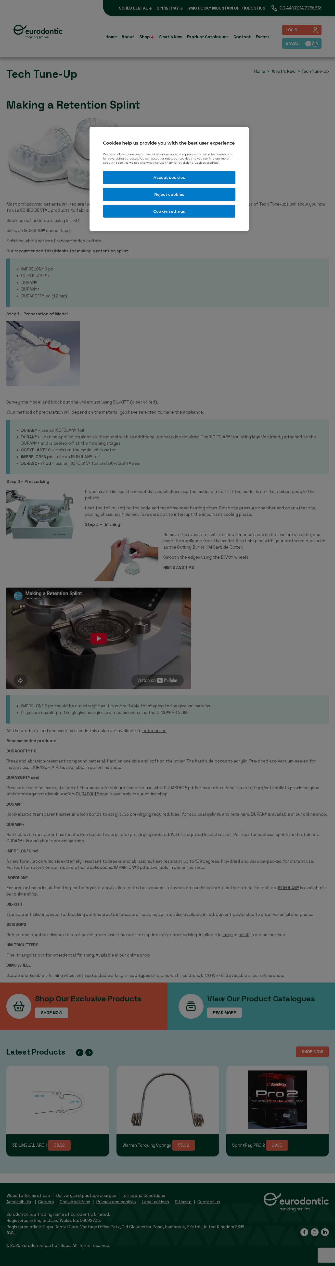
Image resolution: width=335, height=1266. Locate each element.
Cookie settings (169, 211)
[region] (169, 179)
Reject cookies (169, 194)
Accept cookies (169, 177)
